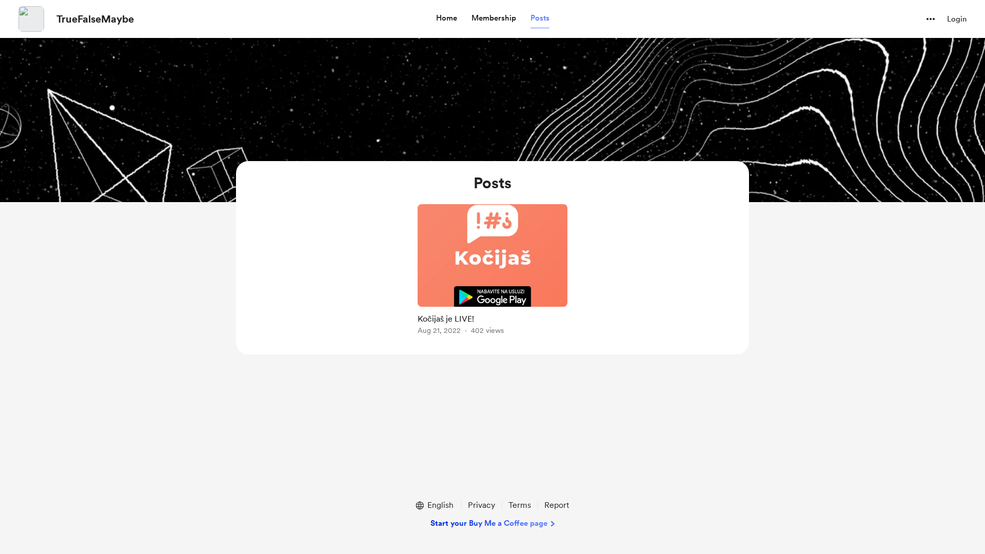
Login (957, 19)
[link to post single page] (492, 271)
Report (556, 505)
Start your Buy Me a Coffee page (488, 523)
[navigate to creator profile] (31, 19)
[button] (446, 18)
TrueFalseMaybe (95, 19)
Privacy (481, 505)
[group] (492, 271)
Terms (519, 505)
